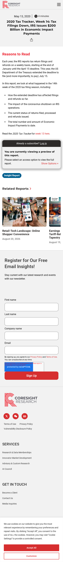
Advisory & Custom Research (16, 463)
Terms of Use (51, 357)
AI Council (7, 469)
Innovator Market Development (17, 458)
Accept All (31, 548)
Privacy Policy (36, 357)
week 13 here (42, 133)
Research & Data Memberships (16, 452)
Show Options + (49, 163)
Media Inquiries (9, 503)
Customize (31, 556)
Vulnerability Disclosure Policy (18, 429)
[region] (31, 539)
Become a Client (9, 492)
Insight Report (12, 175)
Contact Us (7, 498)
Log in (43, 143)
